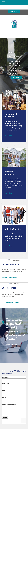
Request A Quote (14, 11)
